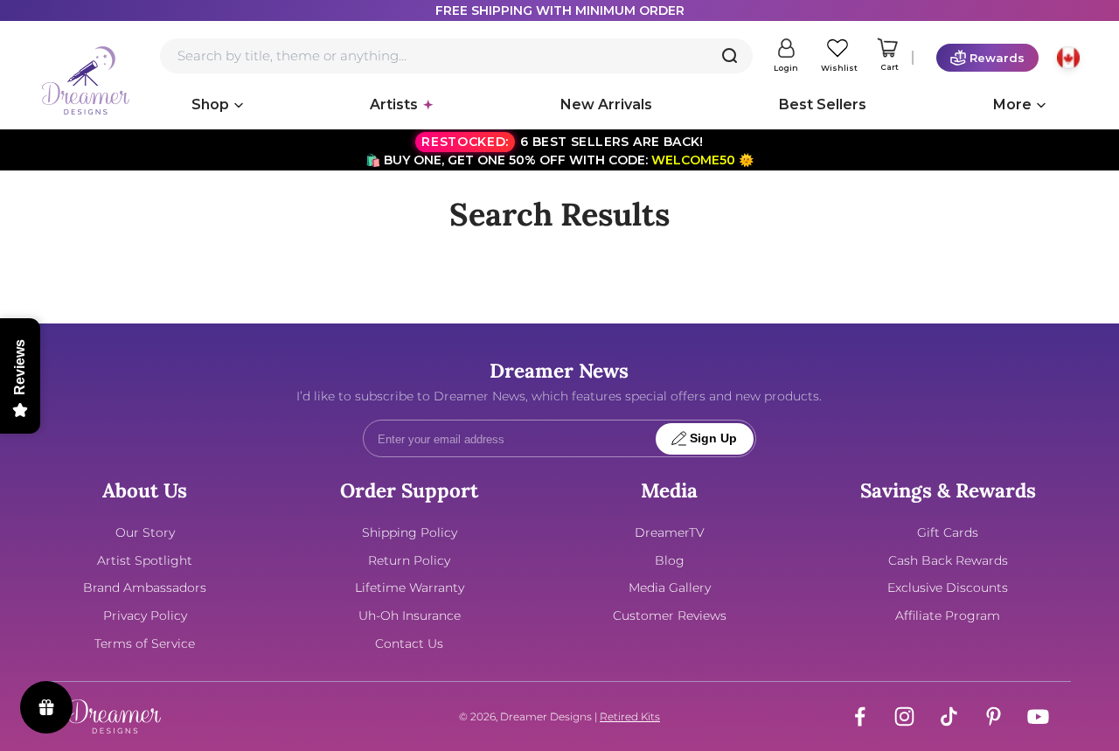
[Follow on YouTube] (1038, 716)
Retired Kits (630, 716)
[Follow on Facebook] (860, 716)
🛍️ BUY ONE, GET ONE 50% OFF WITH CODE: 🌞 (559, 151)
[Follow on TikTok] (949, 716)
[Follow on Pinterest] (993, 716)
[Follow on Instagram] (904, 716)
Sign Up (713, 438)
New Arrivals (606, 104)
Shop (210, 104)
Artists (394, 104)
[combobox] (456, 55)
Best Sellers (822, 104)
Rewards (997, 58)
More (1012, 104)
